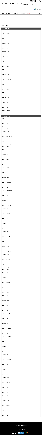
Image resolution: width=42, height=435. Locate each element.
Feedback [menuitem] (29, 423)
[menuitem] (31, 1)
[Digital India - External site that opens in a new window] (36, 11)
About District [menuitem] (9, 13)
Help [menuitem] (19, 423)
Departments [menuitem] (16, 13)
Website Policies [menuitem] (14, 423)
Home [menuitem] (3, 13)
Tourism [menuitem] (23, 13)
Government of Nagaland (5, 0)
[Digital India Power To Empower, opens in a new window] (28, 433)
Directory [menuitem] (28, 13)
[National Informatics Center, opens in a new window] (21, 433)
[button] (40, 13)
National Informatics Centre (28, 426)
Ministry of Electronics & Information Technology (18, 427)
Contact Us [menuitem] (24, 423)
